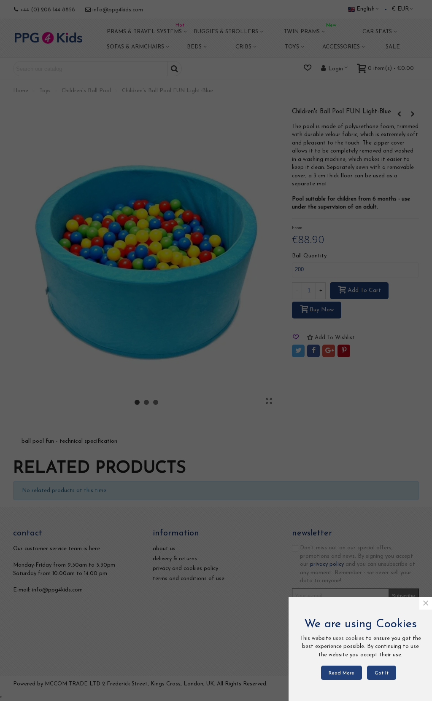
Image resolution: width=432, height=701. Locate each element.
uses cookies (348, 638)
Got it (382, 673)
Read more (341, 673)
